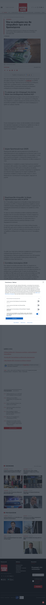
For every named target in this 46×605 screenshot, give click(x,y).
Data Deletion (16, 322)
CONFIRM (14, 318)
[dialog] (23, 302)
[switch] (37, 301)
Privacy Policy (29, 322)
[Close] (44, 282)
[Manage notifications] (43, 602)
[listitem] (23, 298)
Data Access (23, 322)
